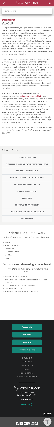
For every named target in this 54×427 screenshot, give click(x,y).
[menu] (49, 3)
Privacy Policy (27, 366)
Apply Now (27, 342)
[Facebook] (17, 423)
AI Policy (27, 369)
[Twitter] (21, 423)
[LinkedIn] (32, 423)
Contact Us (25, 404)
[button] (49, 11)
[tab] (27, 157)
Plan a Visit (27, 335)
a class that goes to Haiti (30, 96)
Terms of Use (27, 362)
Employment (27, 358)
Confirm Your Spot (27, 350)
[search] (4, 3)
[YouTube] (25, 423)
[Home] (27, 3)
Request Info (27, 327)
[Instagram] (28, 423)
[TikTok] (36, 423)
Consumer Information (27, 377)
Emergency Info (27, 373)
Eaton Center (10, 11)
